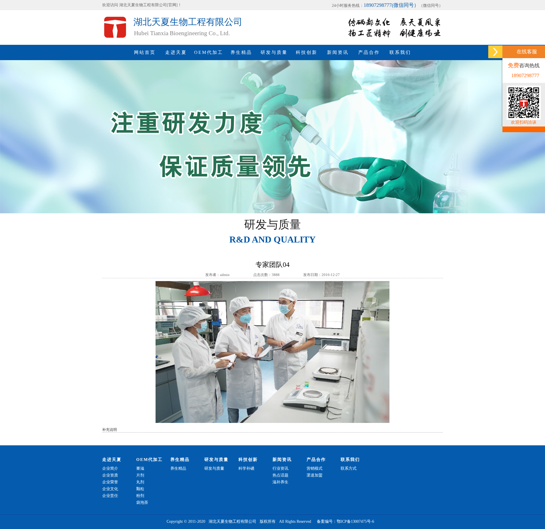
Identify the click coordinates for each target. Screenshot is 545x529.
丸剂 (140, 482)
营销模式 (314, 468)
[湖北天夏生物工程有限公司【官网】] (117, 43)
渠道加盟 (314, 475)
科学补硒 (246, 468)
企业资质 (110, 475)
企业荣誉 (110, 482)
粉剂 (140, 496)
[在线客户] (495, 51)
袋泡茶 (142, 502)
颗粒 (140, 489)
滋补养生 (280, 482)
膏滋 (140, 468)
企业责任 (110, 496)
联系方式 (349, 468)
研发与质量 (274, 52)
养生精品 (241, 52)
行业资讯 (280, 468)
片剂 (140, 475)
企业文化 (110, 489)
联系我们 (400, 52)
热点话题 (280, 475)
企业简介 (110, 468)
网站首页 (145, 52)
